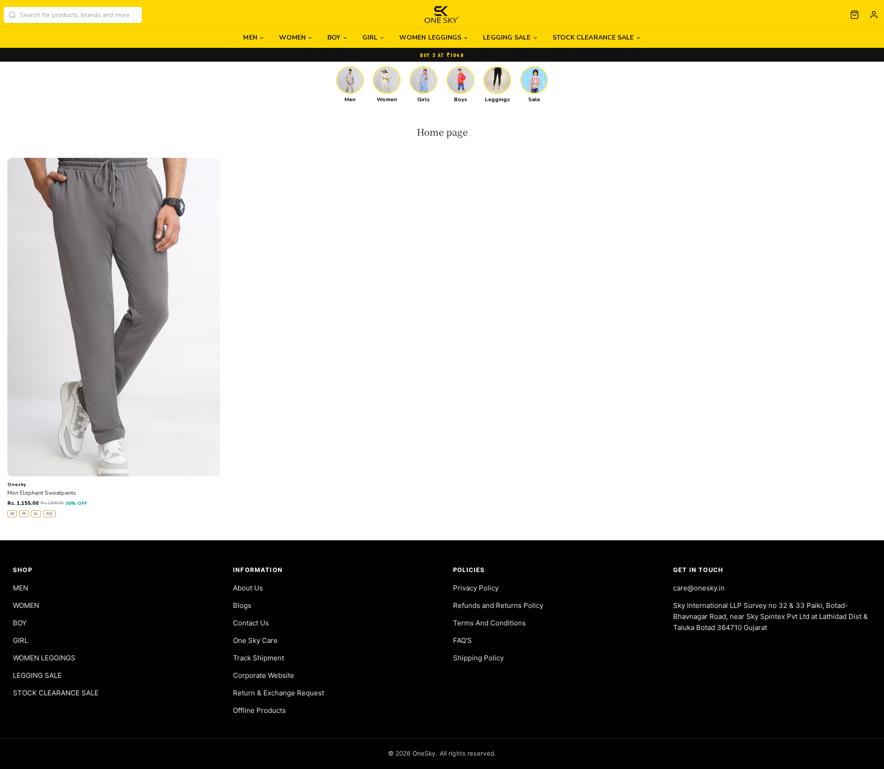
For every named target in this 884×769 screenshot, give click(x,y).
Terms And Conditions (489, 623)
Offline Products (259, 710)
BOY (333, 37)
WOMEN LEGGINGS (430, 37)
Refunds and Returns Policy (498, 605)
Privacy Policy (476, 588)
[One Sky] (442, 15)
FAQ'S (462, 640)
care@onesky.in (699, 588)
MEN (250, 37)
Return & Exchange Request (278, 692)
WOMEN (292, 37)
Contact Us (251, 623)
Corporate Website (263, 675)
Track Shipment (258, 657)
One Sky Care (255, 640)
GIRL (370, 37)
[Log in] (873, 14)
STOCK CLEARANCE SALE (593, 37)
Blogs (242, 605)
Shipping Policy (478, 657)
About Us (248, 588)
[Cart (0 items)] (854, 14)
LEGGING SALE (506, 37)
